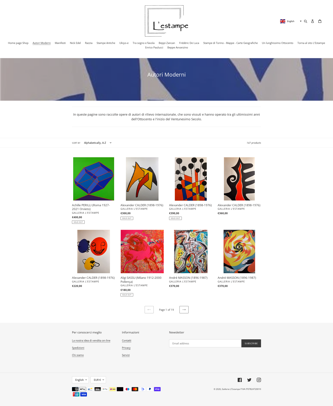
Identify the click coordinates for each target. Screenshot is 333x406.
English (79, 380)
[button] (290, 21)
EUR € (97, 380)
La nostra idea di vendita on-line (91, 340)
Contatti (126, 340)
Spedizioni (78, 347)
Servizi (126, 355)
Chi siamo (78, 355)
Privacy (126, 347)
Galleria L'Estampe (231, 389)
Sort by (76, 142)
